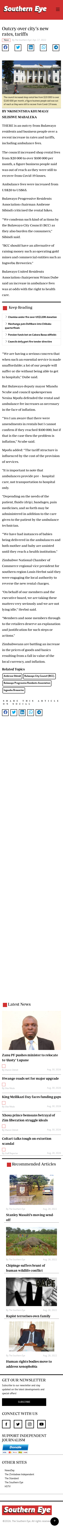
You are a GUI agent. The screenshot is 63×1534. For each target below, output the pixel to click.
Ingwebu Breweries (14, 690)
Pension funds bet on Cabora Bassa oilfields (32, 335)
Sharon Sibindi (11, 1070)
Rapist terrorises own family (28, 1316)
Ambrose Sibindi (12, 676)
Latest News (19, 1004)
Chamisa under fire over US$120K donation (32, 317)
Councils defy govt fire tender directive (30, 341)
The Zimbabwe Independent (19, 1474)
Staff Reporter (11, 1153)
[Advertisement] (31, 863)
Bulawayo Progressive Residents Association (27, 683)
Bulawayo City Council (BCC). (39, 676)
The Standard (12, 1478)
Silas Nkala (10, 1088)
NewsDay (9, 1470)
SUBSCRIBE (24, 1402)
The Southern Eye (14, 1482)
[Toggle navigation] (58, 10)
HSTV (8, 1486)
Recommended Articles (34, 1164)
